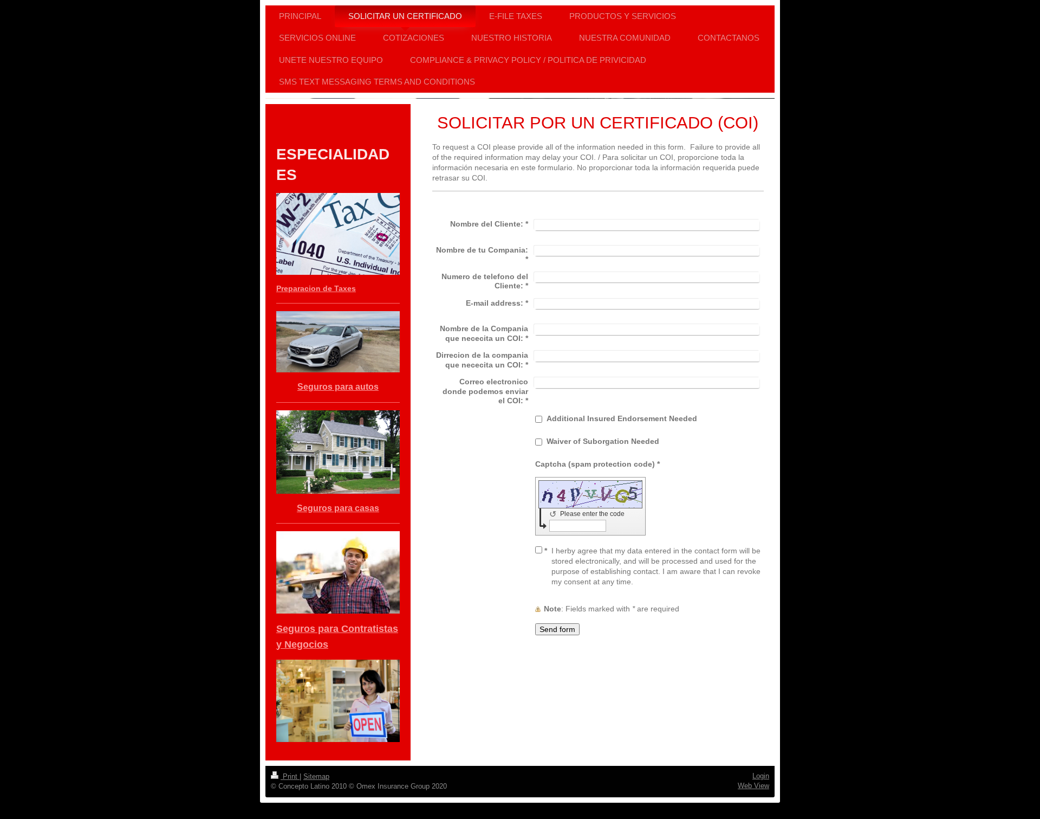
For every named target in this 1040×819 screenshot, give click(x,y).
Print (290, 776)
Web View (753, 786)
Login (760, 776)
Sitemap (316, 776)
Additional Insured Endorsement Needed (622, 418)
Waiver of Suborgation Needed (603, 441)
